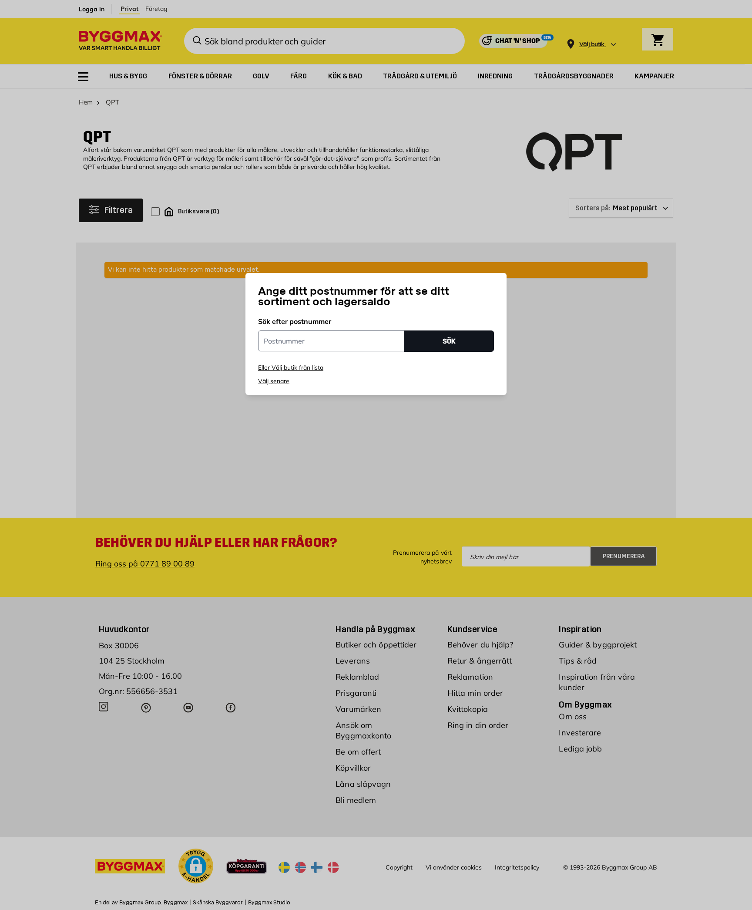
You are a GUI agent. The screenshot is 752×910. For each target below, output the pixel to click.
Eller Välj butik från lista (290, 367)
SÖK (449, 341)
